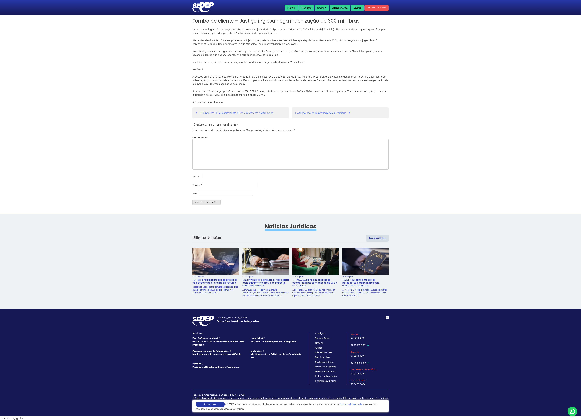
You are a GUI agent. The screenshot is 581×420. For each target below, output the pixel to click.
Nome (196, 176)
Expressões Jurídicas (325, 381)
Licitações (276, 354)
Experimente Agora (376, 8)
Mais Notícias (377, 238)
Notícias (319, 343)
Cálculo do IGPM (323, 352)
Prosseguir (210, 404)
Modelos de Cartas (324, 362)
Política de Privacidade (350, 404)
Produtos (306, 7)
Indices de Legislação (326, 376)
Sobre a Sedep (322, 338)
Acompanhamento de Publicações (216, 352)
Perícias (215, 365)
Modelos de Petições (325, 371)
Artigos (318, 347)
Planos (291, 7)
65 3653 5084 (358, 384)
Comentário (200, 137)
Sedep (321, 7)
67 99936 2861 (358, 363)
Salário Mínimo (322, 357)
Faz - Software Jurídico (218, 341)
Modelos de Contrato (325, 366)
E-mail (197, 185)
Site (194, 193)
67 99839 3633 (359, 345)
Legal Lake (274, 340)
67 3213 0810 (358, 338)
